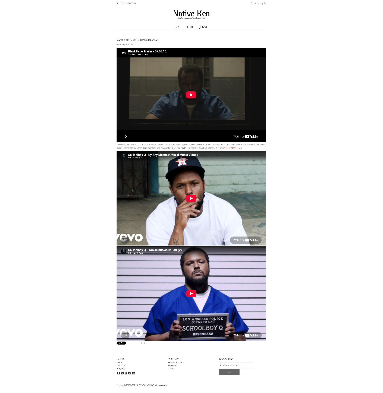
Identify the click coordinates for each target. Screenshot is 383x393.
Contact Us (121, 365)
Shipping (171, 368)
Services (120, 362)
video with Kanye (230, 147)
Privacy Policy (173, 365)
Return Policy (173, 359)
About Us (120, 359)
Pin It (143, 343)
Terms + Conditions (175, 362)
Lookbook (121, 368)
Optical (189, 27)
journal (203, 27)
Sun (177, 27)
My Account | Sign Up (258, 3)
